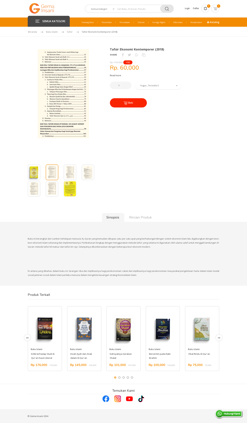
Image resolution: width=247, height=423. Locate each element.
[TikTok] (141, 398)
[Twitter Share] (129, 55)
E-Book (141, 22)
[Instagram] (117, 398)
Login (187, 8)
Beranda (32, 31)
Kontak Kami (196, 22)
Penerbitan (107, 22)
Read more (115, 75)
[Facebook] (105, 398)
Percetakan (125, 22)
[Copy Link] (143, 55)
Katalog (214, 22)
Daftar (196, 8)
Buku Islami (52, 31)
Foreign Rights (158, 22)
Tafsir (70, 31)
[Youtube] (129, 398)
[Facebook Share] (123, 55)
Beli (130, 103)
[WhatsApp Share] (136, 55)
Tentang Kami (87, 22)
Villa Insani (178, 22)
